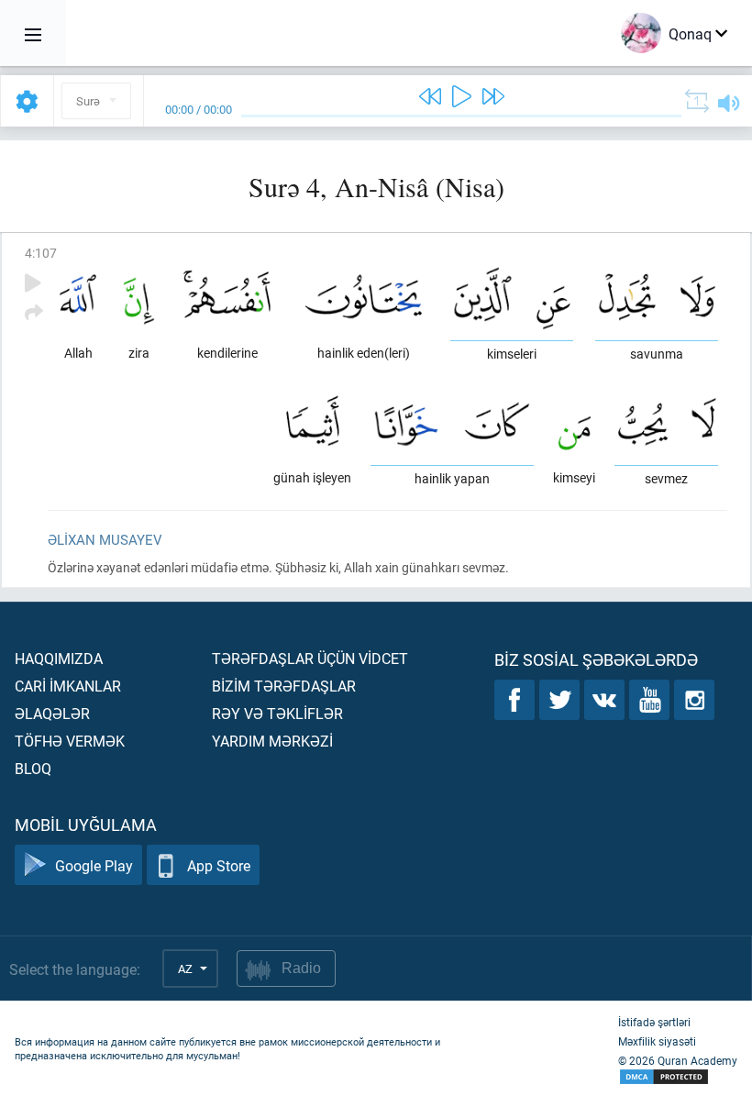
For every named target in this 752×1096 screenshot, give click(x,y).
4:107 (41, 252)
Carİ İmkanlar (68, 685)
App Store (218, 865)
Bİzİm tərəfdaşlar (284, 685)
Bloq (33, 768)
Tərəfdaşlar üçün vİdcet (310, 658)
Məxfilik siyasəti (657, 1041)
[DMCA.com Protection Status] (677, 1077)
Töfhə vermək (70, 740)
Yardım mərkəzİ (272, 740)
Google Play (94, 865)
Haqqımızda (59, 658)
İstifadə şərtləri (654, 1021)
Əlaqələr (52, 713)
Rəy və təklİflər (277, 713)
